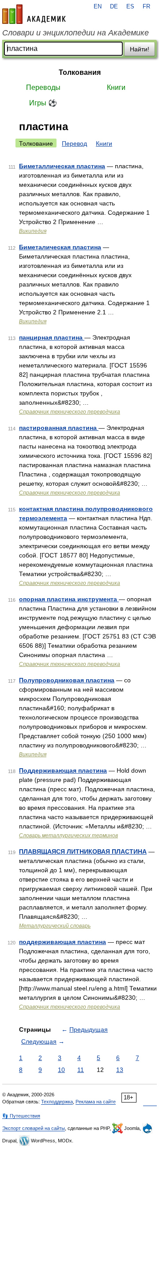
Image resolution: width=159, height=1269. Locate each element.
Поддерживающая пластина (63, 770)
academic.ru (34, 14)
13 (119, 1069)
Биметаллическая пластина (62, 166)
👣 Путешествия (21, 1115)
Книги (116, 87)
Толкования (80, 72)
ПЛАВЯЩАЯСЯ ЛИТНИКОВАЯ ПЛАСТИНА (83, 851)
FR (146, 7)
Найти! (139, 49)
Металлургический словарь (55, 926)
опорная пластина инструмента (69, 599)
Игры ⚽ (43, 103)
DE (114, 7)
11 (80, 1069)
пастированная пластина (58, 427)
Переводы (43, 87)
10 (61, 1069)
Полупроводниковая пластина (66, 680)
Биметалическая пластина (60, 247)
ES (130, 7)
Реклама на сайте (96, 1101)
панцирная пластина (51, 337)
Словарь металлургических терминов (68, 835)
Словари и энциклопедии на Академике (75, 32)
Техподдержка (57, 1101)
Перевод (74, 143)
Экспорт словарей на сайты (33, 1128)
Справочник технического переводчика (69, 412)
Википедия (32, 231)
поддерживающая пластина (62, 941)
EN (98, 7)
